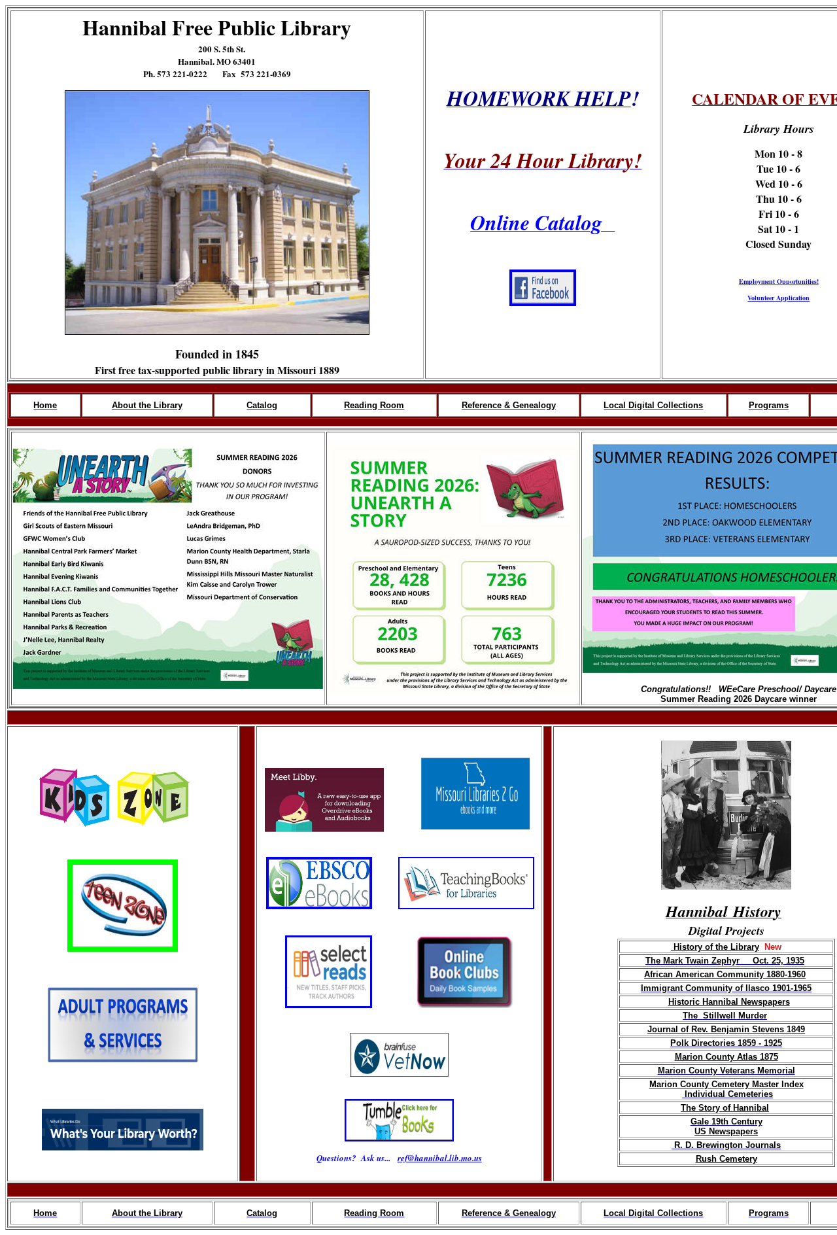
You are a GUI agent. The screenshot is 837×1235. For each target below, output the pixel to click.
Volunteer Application (778, 297)
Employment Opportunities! (779, 281)
